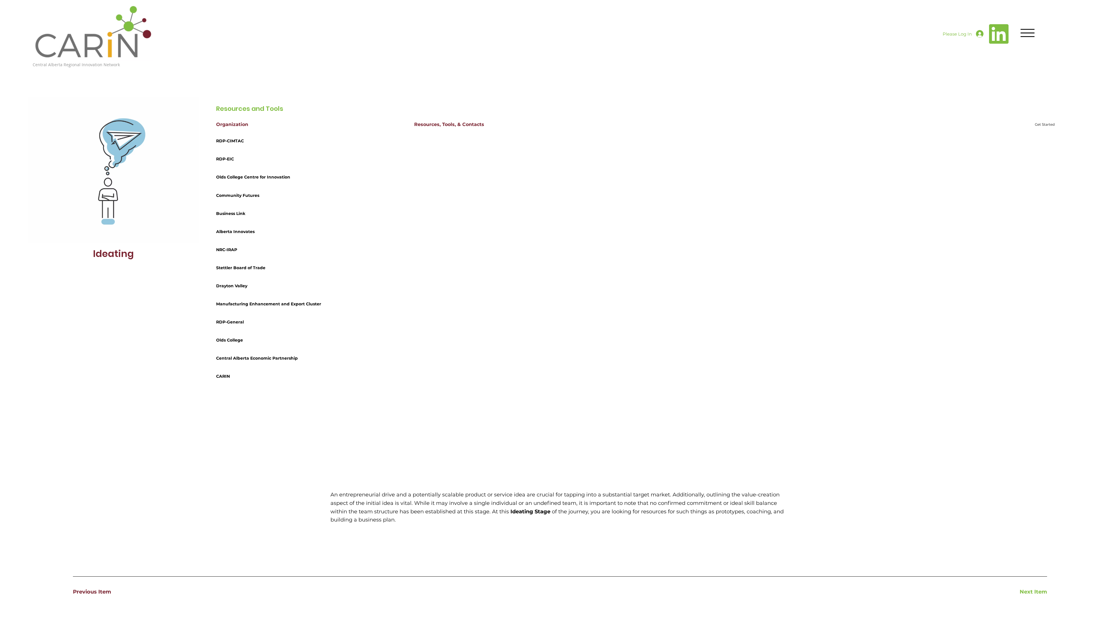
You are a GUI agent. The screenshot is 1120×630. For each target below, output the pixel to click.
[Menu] (1027, 33)
